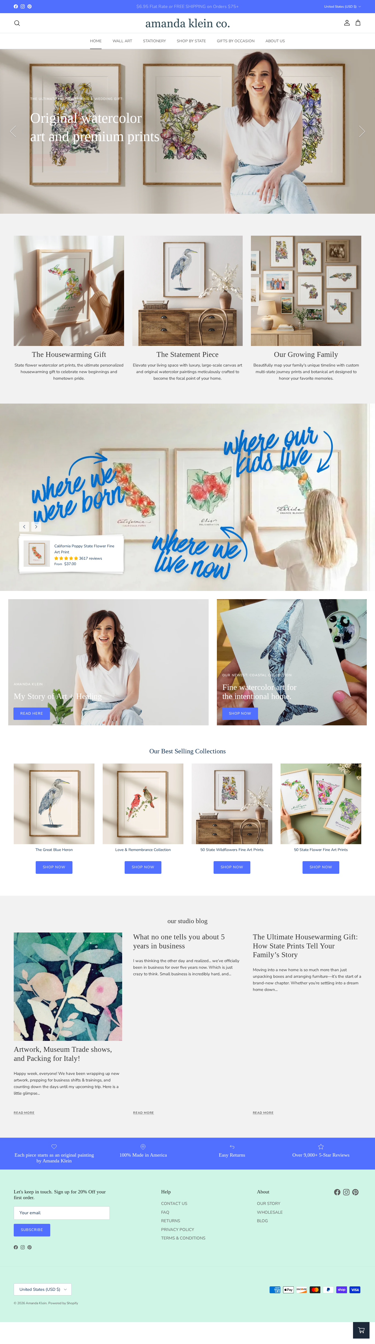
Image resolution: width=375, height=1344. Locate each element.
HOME (96, 41)
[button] (66, 558)
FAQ (165, 1212)
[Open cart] (361, 1330)
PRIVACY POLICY (177, 1229)
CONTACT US (174, 1203)
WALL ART (122, 41)
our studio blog (187, 921)
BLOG (262, 1221)
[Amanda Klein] (188, 23)
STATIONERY (154, 41)
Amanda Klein (36, 1303)
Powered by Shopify (63, 1303)
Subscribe (32, 1229)
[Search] (17, 23)
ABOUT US (275, 41)
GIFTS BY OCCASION (235, 41)
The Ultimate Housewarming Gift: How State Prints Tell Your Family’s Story (305, 946)
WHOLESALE (270, 1212)
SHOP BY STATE (191, 41)
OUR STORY (268, 1203)
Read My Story (53, 159)
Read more (24, 1113)
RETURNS (170, 1221)
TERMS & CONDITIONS (183, 1238)
